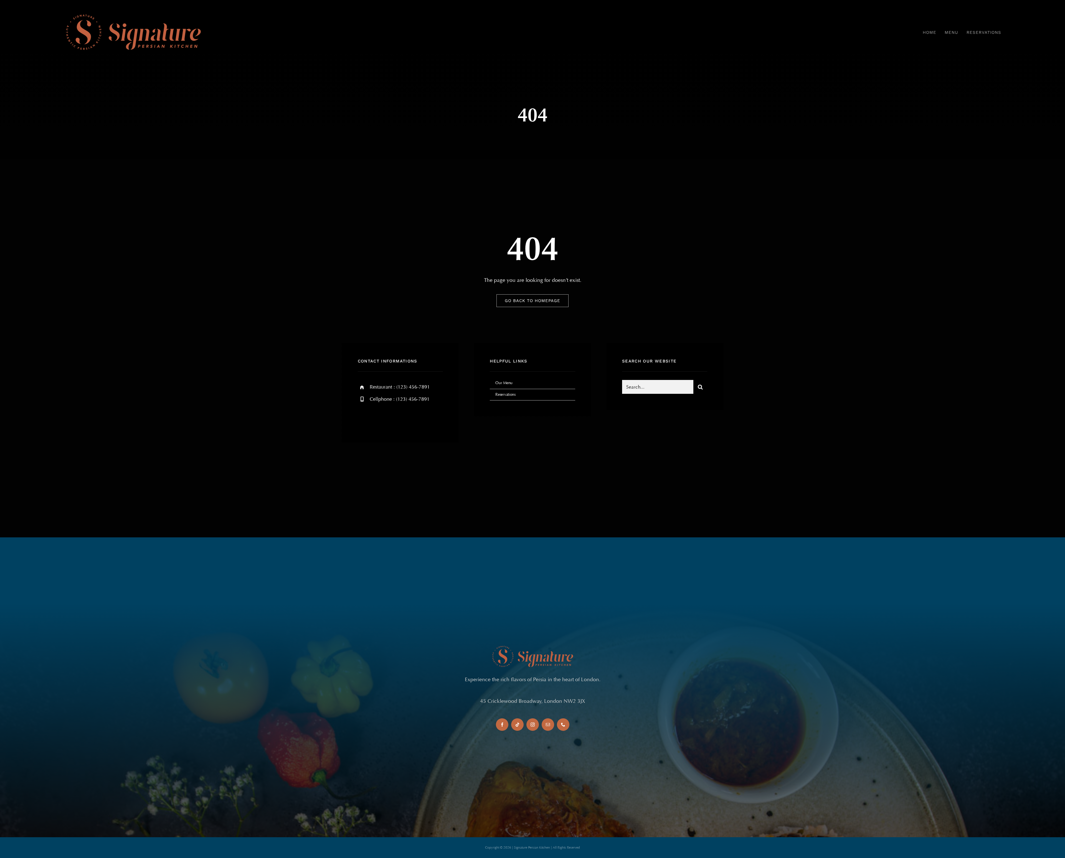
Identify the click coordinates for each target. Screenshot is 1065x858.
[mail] (548, 724)
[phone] (563, 724)
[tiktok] (517, 724)
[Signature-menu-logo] (133, 13)
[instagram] (394, 418)
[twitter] (379, 418)
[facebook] (364, 418)
